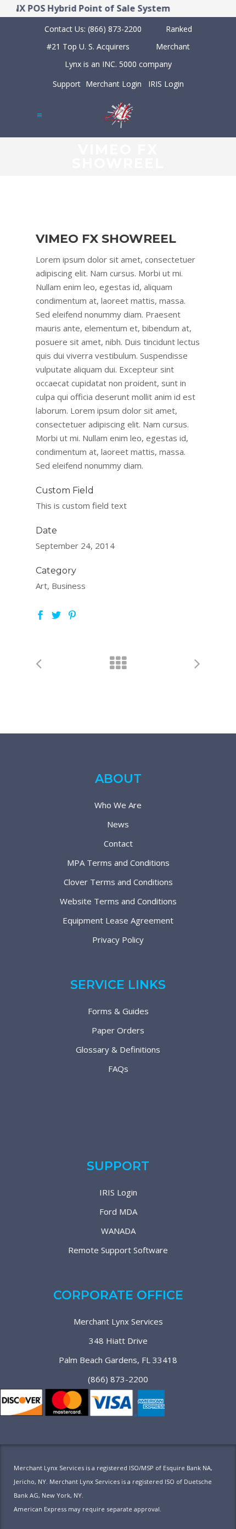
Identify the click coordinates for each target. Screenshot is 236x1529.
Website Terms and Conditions (118, 901)
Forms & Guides (118, 1010)
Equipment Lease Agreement (118, 920)
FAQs (118, 1068)
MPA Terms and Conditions (118, 862)
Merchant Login (114, 84)
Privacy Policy (118, 939)
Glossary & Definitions (118, 1049)
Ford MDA (118, 1211)
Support (67, 84)
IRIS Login (166, 84)
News (118, 824)
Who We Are (118, 804)
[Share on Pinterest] (72, 613)
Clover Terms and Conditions (118, 881)
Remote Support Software (118, 1249)
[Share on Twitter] (56, 613)
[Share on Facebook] (40, 613)
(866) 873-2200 (118, 1379)
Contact (118, 843)
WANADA (118, 1230)
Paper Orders (118, 1030)
